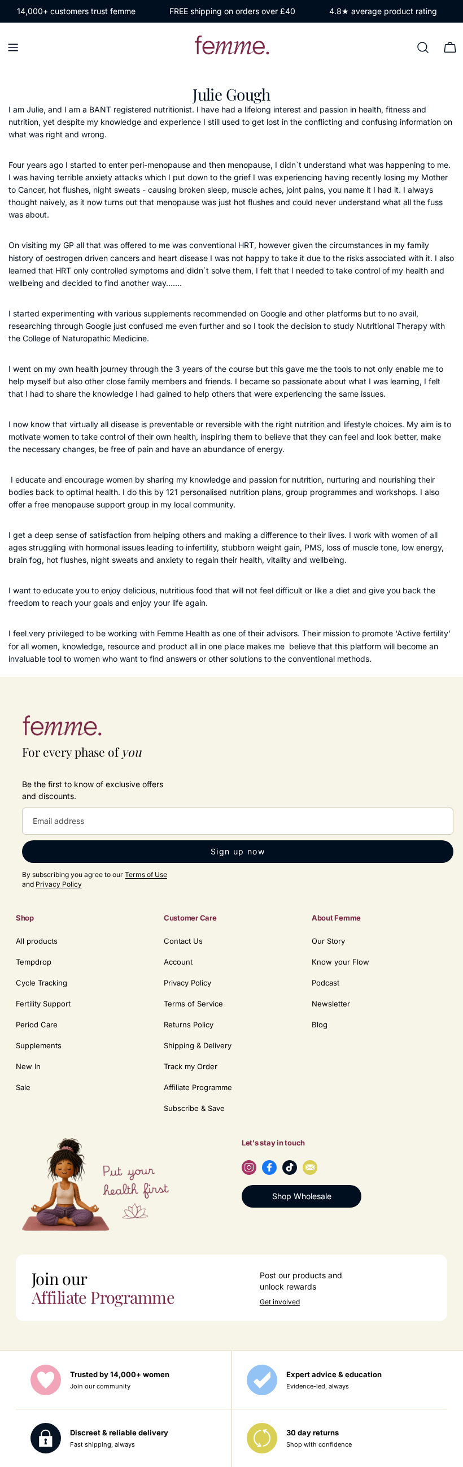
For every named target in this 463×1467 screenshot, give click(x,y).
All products (37, 940)
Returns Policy (188, 1024)
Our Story (328, 940)
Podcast (325, 982)
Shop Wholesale (301, 1196)
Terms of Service (193, 1003)
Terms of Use (146, 874)
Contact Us (183, 940)
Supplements (39, 1045)
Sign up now (238, 851)
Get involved (280, 1302)
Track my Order (190, 1066)
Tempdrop (33, 961)
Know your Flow (340, 961)
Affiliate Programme (198, 1087)
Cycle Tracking (41, 982)
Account (178, 961)
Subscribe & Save (194, 1108)
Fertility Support (43, 1003)
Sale (23, 1087)
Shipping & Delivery (197, 1045)
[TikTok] (289, 1167)
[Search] (423, 47)
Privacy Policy (59, 884)
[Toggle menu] (13, 47)
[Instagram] (249, 1167)
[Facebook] (269, 1167)
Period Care (37, 1024)
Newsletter (331, 1003)
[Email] (310, 1167)
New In (28, 1066)
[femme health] (61, 728)
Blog (319, 1024)
